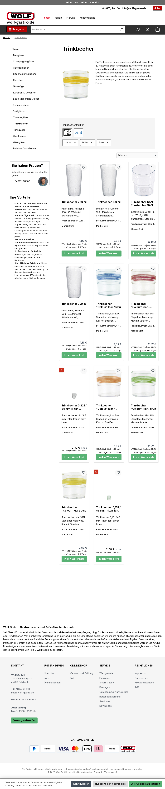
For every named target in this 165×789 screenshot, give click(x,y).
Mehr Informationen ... (43, 785)
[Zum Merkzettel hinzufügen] (83, 167)
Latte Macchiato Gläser (26, 98)
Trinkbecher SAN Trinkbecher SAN (142, 203)
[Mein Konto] (147, 29)
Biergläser (18, 55)
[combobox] (74, 29)
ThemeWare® (110, 772)
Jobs (46, 678)
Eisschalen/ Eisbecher (25, 73)
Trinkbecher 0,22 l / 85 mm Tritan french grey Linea (74, 407)
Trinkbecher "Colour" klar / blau (108, 305)
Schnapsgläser (21, 105)
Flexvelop (104, 678)
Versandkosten (75, 769)
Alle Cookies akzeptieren (145, 783)
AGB (137, 687)
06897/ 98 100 (22, 181)
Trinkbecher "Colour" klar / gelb (74, 509)
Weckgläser (19, 136)
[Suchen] (121, 29)
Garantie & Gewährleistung (113, 692)
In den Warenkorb (74, 253)
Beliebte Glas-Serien (24, 148)
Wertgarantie (106, 673)
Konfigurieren (81, 783)
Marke (68, 142)
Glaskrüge (18, 86)
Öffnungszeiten (52, 682)
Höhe (85, 142)
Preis (102, 142)
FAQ (72, 678)
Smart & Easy (106, 682)
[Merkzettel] (137, 29)
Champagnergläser (23, 61)
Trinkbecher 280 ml (74, 202)
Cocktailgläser (21, 67)
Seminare (104, 701)
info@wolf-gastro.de (134, 8)
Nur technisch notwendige (110, 783)
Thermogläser (21, 117)
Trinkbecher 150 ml (108, 202)
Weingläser (19, 142)
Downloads (105, 705)
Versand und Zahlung (81, 673)
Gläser (15, 49)
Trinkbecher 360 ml (74, 303)
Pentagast (105, 687)
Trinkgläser (19, 129)
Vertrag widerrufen (24, 720)
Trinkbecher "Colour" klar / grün (143, 407)
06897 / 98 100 (111, 8)
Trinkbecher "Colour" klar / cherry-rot (140, 305)
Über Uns (49, 673)
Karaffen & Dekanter (24, 92)
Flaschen (18, 80)
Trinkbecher (20, 123)
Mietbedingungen (144, 682)
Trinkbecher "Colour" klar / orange (105, 407)
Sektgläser (19, 111)
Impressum (141, 673)
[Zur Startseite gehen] (20, 18)
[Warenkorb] (157, 29)
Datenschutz (142, 678)
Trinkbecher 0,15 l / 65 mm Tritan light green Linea (108, 509)
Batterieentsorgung (110, 696)
